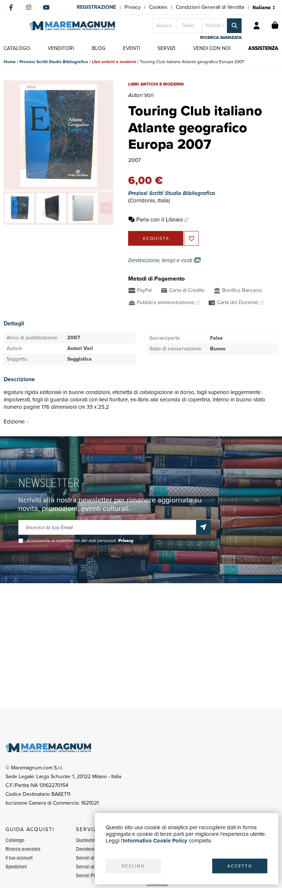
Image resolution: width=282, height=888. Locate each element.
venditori (61, 48)
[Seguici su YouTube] (46, 7)
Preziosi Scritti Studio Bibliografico (53, 61)
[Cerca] (234, 25)
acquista (155, 238)
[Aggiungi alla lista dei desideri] (191, 238)
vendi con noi (212, 48)
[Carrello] (275, 25)
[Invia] (203, 527)
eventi (131, 48)
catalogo (17, 48)
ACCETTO (239, 866)
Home (10, 61)
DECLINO (133, 866)
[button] (106, 207)
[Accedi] (256, 25)
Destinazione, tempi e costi (161, 260)
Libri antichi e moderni (114, 61)
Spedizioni (16, 866)
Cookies (158, 7)
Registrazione (96, 7)
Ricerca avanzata (23, 848)
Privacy (132, 7)
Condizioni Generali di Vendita (210, 7)
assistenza (263, 48)
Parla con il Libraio (159, 219)
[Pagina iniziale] (72, 25)
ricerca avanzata (221, 37)
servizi (166, 48)
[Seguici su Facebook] (11, 7)
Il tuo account (19, 857)
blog (98, 48)
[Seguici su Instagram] (28, 7)
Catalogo (15, 840)
